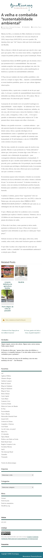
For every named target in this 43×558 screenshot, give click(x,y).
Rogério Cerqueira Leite (8, 444)
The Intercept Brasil (7, 452)
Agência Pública (6, 376)
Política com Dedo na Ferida (9, 439)
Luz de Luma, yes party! (8, 429)
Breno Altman (5, 393)
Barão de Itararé (6, 383)
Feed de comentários (7, 503)
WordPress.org (5, 506)
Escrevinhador (5, 411)
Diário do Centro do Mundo (9, 406)
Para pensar (9, 28)
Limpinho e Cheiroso (7, 424)
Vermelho (4, 454)
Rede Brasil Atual (6, 442)
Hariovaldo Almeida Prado (9, 416)
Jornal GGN (4, 419)
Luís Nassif (4, 426)
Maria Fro (4, 431)
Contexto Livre (5, 401)
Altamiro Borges (6, 378)
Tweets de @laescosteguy (8, 463)
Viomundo (4, 457)
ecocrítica (35, 27)
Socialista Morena (6, 447)
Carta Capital (5, 396)
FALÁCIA (21, 282)
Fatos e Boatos (5, 414)
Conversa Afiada (6, 404)
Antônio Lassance (6, 381)
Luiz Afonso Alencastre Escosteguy (11, 27)
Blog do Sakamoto (6, 388)
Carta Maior (4, 399)
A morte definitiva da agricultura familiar (7, 285)
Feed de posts (5, 501)
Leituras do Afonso (7, 421)
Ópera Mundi (5, 437)
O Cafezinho (5, 434)
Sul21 (3, 449)
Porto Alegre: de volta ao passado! (7, 309)
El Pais (3, 409)
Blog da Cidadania (6, 386)
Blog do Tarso (5, 391)
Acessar (3, 498)
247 (2, 373)
